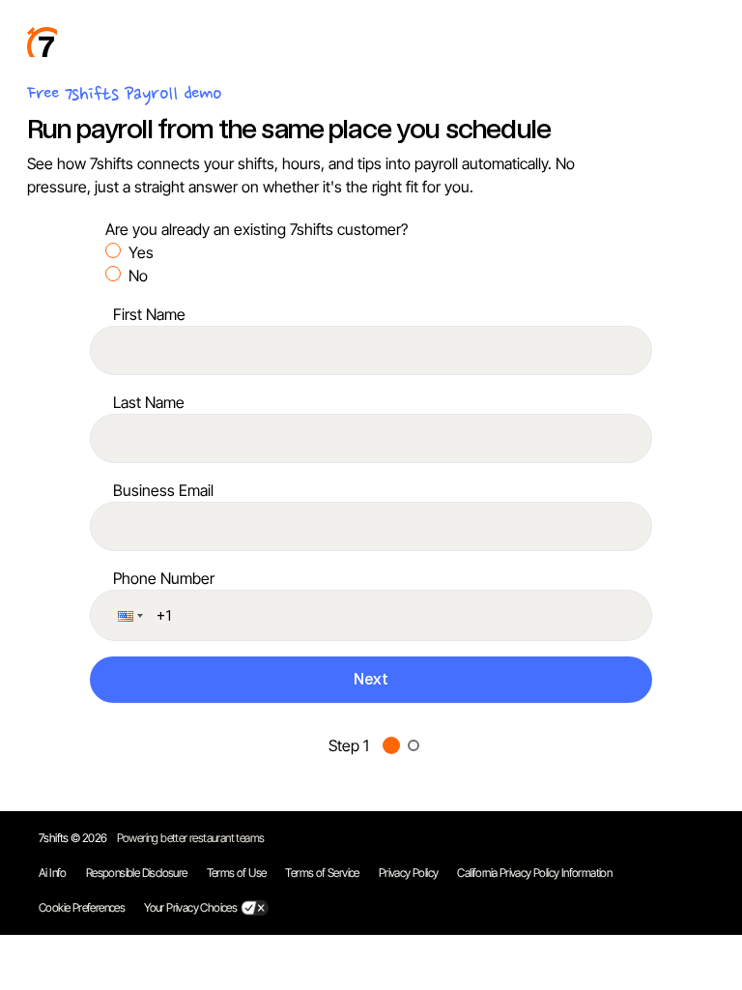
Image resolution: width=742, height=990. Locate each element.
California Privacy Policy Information (534, 872)
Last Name (149, 402)
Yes (141, 252)
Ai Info (53, 872)
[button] (128, 615)
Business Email (163, 490)
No (138, 275)
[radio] (113, 250)
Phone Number (163, 578)
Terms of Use (237, 872)
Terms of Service (321, 872)
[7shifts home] (42, 42)
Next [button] (371, 679)
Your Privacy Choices (190, 907)
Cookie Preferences (82, 907)
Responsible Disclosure (136, 872)
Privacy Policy (409, 872)
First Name (149, 314)
